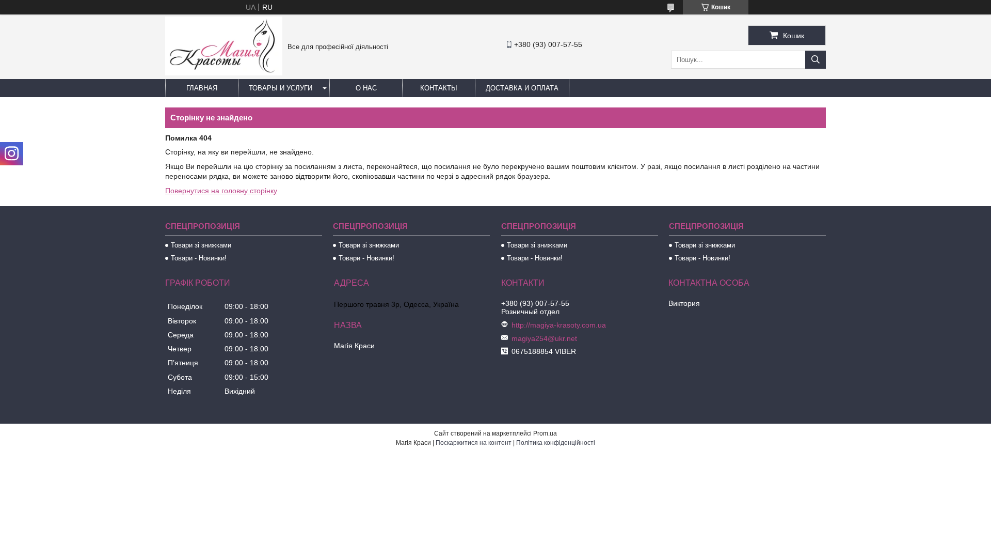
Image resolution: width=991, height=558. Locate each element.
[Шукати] (815, 60)
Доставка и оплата (522, 88)
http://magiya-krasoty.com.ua (559, 325)
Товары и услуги (280, 88)
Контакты (438, 88)
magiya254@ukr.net (544, 338)
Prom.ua (545, 433)
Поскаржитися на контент (474, 442)
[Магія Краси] (223, 73)
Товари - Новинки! (199, 258)
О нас (366, 88)
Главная (201, 88)
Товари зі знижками (201, 245)
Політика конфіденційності (555, 442)
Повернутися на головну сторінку (221, 191)
